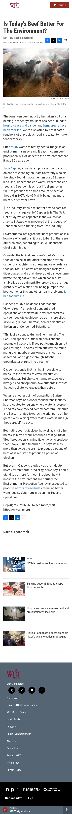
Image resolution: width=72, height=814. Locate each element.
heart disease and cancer (20, 125)
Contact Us (12, 748)
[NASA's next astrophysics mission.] (14, 564)
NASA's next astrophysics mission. (47, 563)
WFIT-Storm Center (17, 712)
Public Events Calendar (19, 734)
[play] (5, 809)
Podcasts (12, 727)
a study (13, 147)
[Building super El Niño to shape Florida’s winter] (14, 589)
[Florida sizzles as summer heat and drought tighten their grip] (14, 614)
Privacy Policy (14, 770)
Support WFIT (14, 755)
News (29, 558)
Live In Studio (14, 719)
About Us (11, 741)
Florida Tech (13, 763)
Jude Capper (11, 168)
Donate (61, 5)
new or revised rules (28, 488)
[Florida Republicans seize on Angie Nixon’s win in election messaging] (14, 638)
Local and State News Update (22, 705)
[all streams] (67, 810)
